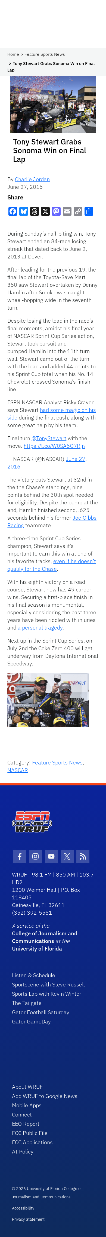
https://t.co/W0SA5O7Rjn (54, 445)
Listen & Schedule (33, 975)
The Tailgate (27, 1003)
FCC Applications (32, 1142)
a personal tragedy (40, 627)
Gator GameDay (31, 1021)
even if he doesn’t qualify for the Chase (51, 564)
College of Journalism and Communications (44, 937)
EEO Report (25, 1123)
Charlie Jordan (32, 179)
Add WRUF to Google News (44, 1096)
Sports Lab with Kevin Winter (46, 993)
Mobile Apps (27, 1105)
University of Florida (37, 948)
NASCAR (17, 770)
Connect (22, 1114)
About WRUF (27, 1086)
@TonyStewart (49, 438)
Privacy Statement (28, 1219)
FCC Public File (30, 1133)
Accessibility (23, 1208)
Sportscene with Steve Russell (48, 984)
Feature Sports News (44, 54)
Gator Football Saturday (40, 1012)
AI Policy (22, 1151)
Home (13, 54)
